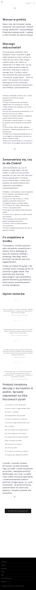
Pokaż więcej (7, 537)
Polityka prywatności (6, 578)
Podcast (3, 565)
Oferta (2, 571)
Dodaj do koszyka (8, 535)
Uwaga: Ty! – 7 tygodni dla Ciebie (8, 534)
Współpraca (4, 561)
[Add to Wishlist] (14, 533)
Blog (2, 575)
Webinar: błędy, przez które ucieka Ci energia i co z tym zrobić (24, 536)
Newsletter (4, 568)
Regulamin (4, 581)
